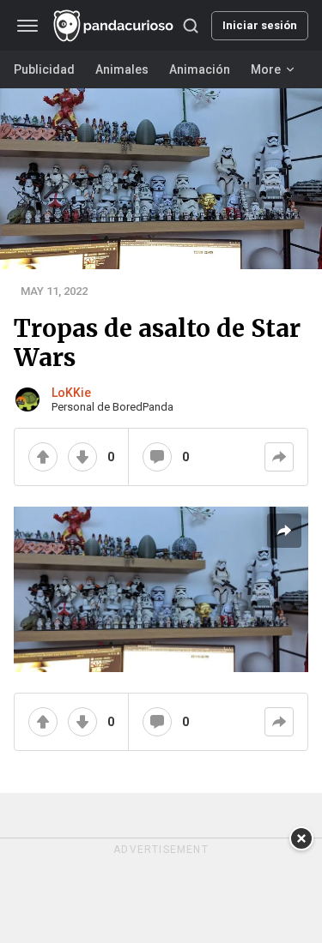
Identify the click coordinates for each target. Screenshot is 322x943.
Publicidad (44, 69)
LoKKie (71, 392)
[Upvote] (43, 457)
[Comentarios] (157, 457)
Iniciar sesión (259, 25)
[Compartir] (279, 457)
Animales (122, 69)
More (266, 69)
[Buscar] (190, 25)
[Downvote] (82, 457)
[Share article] (284, 531)
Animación (199, 69)
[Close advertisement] (301, 838)
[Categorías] (27, 25)
